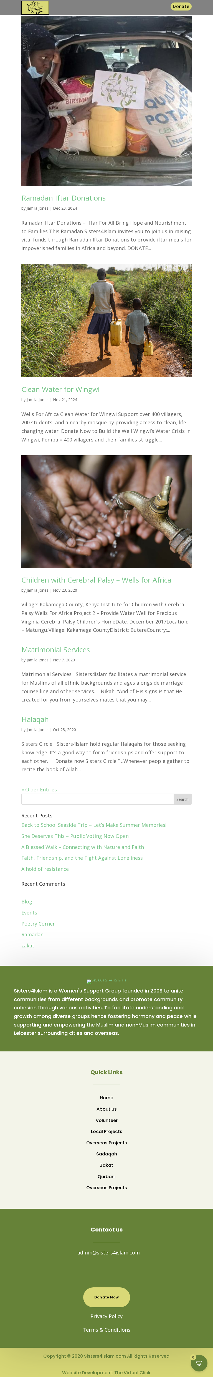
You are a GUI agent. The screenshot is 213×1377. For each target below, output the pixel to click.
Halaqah (35, 719)
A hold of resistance (45, 869)
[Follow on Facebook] (101, 1270)
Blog (26, 901)
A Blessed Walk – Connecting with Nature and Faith (82, 847)
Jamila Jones (38, 208)
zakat (27, 945)
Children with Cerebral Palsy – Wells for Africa (96, 580)
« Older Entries (39, 789)
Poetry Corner (38, 923)
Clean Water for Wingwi (60, 389)
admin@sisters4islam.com (108, 1252)
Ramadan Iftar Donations (63, 198)
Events (29, 912)
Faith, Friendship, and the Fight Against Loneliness (82, 857)
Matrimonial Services (55, 649)
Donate (181, 6)
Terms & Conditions (106, 1329)
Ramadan (32, 934)
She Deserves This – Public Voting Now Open (75, 836)
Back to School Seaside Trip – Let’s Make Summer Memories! (93, 825)
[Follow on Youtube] (112, 1270)
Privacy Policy (106, 1316)
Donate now (106, 1297)
